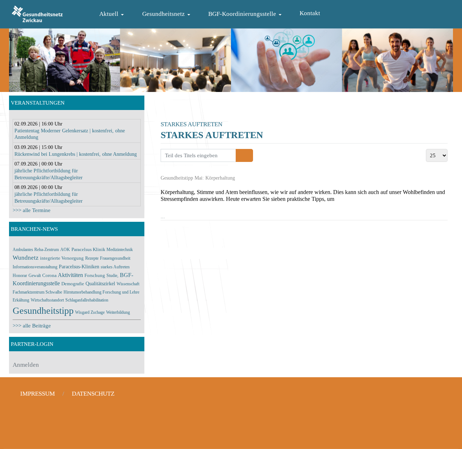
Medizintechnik (119, 249)
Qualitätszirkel (100, 283)
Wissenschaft (128, 283)
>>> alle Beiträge (32, 326)
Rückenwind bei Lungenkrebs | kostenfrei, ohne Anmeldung (75, 154)
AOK (65, 249)
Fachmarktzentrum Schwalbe (37, 292)
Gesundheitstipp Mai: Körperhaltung (198, 178)
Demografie (72, 283)
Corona (50, 275)
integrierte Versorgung (62, 258)
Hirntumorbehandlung (83, 292)
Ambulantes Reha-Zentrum (36, 249)
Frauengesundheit (115, 258)
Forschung (94, 275)
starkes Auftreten (115, 266)
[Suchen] (240, 155)
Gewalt (35, 275)
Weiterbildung (118, 312)
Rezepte (92, 258)
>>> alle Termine (32, 210)
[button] (113, 14)
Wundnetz (26, 257)
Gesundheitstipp (43, 310)
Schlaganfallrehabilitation (86, 300)
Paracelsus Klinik (88, 249)
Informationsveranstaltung (35, 266)
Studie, (112, 275)
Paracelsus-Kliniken (79, 266)
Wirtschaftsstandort (47, 300)
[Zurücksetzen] (248, 155)
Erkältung (21, 300)
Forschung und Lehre (121, 292)
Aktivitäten (70, 275)
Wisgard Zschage (90, 312)
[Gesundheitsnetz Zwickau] (37, 13)
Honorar (20, 275)
